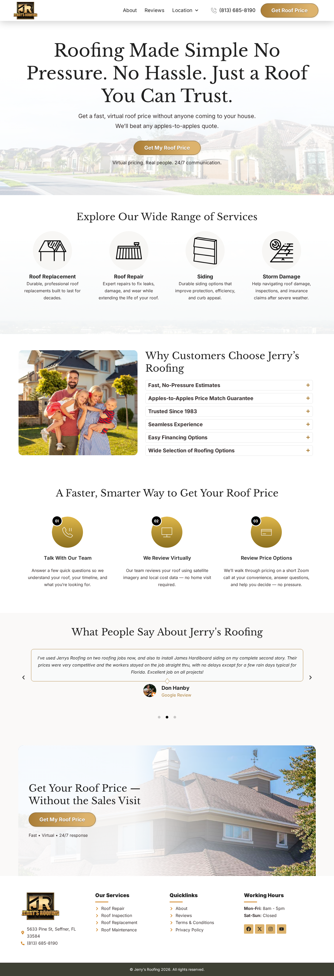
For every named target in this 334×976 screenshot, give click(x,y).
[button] (23, 677)
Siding (205, 276)
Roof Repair (129, 276)
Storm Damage (281, 276)
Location (182, 10)
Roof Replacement (52, 276)
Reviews (154, 10)
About (130, 10)
